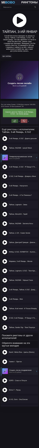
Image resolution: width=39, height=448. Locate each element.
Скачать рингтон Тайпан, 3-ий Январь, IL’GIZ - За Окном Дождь (19, 113)
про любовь (6, 56)
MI (8, 2)
